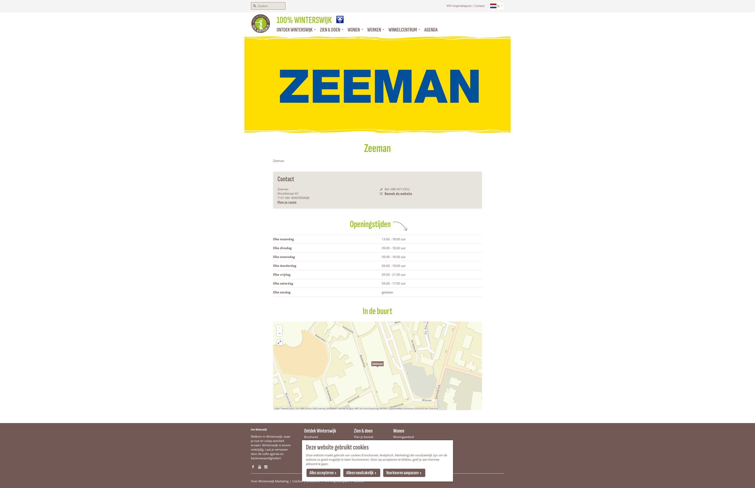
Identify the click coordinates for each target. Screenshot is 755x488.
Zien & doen (363, 431)
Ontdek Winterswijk (320, 431)
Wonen (398, 431)
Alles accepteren (321, 473)
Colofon (297, 481)
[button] (377, 365)
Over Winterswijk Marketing (270, 481)
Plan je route (286, 202)
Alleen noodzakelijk (360, 473)
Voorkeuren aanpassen (402, 473)
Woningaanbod (403, 437)
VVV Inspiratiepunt (459, 6)
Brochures (311, 437)
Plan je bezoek (363, 437)
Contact (479, 6)
